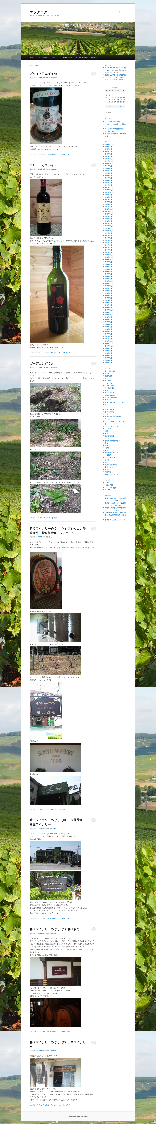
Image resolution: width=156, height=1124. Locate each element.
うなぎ (107, 373)
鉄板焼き (108, 469)
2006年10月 (109, 346)
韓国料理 (108, 472)
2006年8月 (108, 351)
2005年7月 (108, 358)
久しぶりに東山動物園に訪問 (114, 129)
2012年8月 (108, 219)
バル (106, 405)
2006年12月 (109, 341)
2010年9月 (108, 262)
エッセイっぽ (109, 385)
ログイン (108, 483)
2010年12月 (109, 255)
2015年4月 (108, 149)
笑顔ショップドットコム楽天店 (115, 75)
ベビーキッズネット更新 (113, 416)
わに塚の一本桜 (110, 131)
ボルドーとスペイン (43, 165)
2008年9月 (108, 317)
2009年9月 (108, 288)
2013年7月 (108, 199)
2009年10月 (109, 286)
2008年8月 (108, 319)
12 (112, 97)
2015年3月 (108, 151)
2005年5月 (108, 363)
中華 (106, 431)
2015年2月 (108, 154)
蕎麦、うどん (109, 467)
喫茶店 (107, 445)
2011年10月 (109, 231)
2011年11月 (109, 228)
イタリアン (108, 383)
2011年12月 (109, 226)
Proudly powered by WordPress (78, 1116)
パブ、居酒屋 (109, 409)
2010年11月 (109, 257)
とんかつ (108, 380)
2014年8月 (108, 168)
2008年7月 (108, 322)
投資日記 (108, 455)
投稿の (109, 485)
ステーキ (108, 400)
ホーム (32, 57)
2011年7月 (108, 238)
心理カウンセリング (111, 453)
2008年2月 (108, 329)
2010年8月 (108, 264)
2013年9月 (108, 195)
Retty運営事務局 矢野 (116, 515)
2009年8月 (108, 291)
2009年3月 (108, 303)
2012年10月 (109, 214)
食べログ (94, 57)
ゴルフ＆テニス (110, 395)
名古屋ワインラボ (82, 57)
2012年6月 (108, 221)
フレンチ (108, 414)
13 (115, 97)
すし (106, 378)
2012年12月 (109, 209)
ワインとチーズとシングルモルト (47, 154)
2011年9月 (108, 233)
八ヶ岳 (107, 438)
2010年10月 (109, 259)
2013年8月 (108, 197)
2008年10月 (109, 315)
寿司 (106, 450)
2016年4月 (108, 147)
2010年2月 (108, 276)
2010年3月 (108, 274)
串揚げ (107, 433)
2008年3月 (108, 327)
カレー (107, 390)
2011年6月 (108, 240)
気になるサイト (110, 457)
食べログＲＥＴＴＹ (111, 474)
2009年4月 (108, 300)
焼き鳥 (107, 460)
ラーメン (108, 419)
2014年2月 (108, 183)
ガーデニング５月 (42, 363)
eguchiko (54, 77)
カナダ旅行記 (109, 388)
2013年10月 (109, 192)
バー (106, 407)
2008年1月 (108, 331)
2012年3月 (108, 223)
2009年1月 (108, 307)
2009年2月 (108, 305)
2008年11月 (109, 312)
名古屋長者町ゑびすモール (114, 441)
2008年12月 (109, 310)
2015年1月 (108, 156)
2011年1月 (108, 252)
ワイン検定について (65, 57)
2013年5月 (108, 204)
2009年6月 (108, 295)
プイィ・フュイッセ (43, 73)
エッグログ (38, 11)
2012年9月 (108, 216)
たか (116, 500)
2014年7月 (108, 171)
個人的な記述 (109, 436)
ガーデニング (41, 518)
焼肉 (106, 462)
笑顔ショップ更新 (111, 465)
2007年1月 (108, 339)
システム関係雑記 (111, 397)
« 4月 (109, 106)
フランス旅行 (109, 412)
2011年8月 (108, 235)
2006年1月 (108, 355)
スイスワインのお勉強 (112, 121)
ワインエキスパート (111, 426)
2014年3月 (108, 180)
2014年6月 (108, 173)
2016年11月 (109, 144)
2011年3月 (108, 247)
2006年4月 (108, 353)
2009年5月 (108, 298)
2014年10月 (109, 163)
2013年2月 (108, 207)
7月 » (121, 106)
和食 (106, 443)
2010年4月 (108, 271)
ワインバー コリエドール (113, 77)
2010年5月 (108, 269)
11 (109, 97)
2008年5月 (108, 324)
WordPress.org (110, 490)
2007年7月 (108, 334)
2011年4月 (108, 245)
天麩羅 (107, 448)
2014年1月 (108, 185)
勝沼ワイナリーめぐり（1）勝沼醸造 (54, 929)
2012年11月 (109, 211)
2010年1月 (108, 279)
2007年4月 (108, 336)
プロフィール (42, 57)
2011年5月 (108, 243)
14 (118, 97)
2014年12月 (109, 159)
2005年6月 (108, 360)
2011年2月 (108, 250)
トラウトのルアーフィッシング (115, 402)
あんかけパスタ (110, 371)
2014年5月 (108, 175)
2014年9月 (108, 166)
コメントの (110, 487)
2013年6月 (108, 202)
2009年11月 (109, 283)
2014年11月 (109, 161)
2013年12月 (109, 187)
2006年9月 (108, 348)
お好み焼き (108, 376)
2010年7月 (108, 267)
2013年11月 (109, 190)
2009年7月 (108, 293)
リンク (53, 57)
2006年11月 (109, 343)
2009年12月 (109, 281)
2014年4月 (108, 178)
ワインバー (108, 429)
